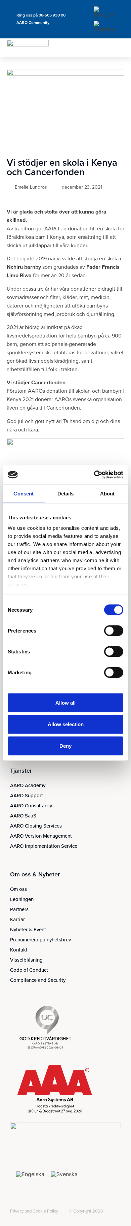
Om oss (18, 889)
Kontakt (19, 950)
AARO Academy (27, 785)
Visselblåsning (26, 960)
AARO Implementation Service (43, 846)
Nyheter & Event (28, 929)
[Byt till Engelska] (105, 12)
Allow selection (66, 724)
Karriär (17, 919)
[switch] (113, 630)
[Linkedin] (14, 1206)
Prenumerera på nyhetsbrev (40, 939)
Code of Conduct (29, 970)
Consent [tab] (23, 493)
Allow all (65, 702)
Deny (65, 745)
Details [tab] (65, 493)
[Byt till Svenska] (105, 26)
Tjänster (21, 770)
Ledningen (22, 899)
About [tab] (107, 493)
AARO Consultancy (31, 805)
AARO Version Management (41, 836)
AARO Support (26, 795)
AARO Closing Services (36, 826)
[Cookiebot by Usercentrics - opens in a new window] (94, 475)
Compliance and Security (38, 980)
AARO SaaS (23, 815)
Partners (19, 909)
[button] (119, 48)
